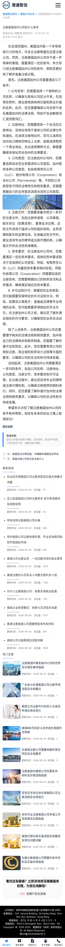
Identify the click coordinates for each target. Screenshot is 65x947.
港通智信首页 (10, 13)
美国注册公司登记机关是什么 (28, 458)
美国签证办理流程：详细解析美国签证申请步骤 (37, 453)
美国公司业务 (27, 13)
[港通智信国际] (6, 5)
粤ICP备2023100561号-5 (32, 934)
